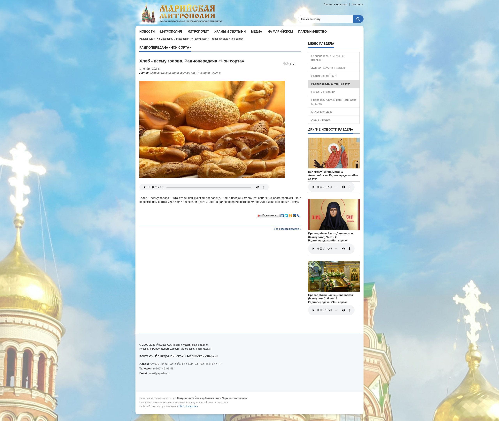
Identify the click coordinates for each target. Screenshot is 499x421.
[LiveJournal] (298, 214)
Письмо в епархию (336, 4)
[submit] (358, 19)
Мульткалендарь (321, 111)
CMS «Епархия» (188, 406)
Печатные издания (323, 91)
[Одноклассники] (290, 214)
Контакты (358, 4)
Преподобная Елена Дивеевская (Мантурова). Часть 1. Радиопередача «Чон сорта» (330, 298)
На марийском (165, 38)
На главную (146, 38)
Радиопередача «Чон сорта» (227, 38)
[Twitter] (286, 214)
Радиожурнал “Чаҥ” (323, 75)
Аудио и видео (320, 119)
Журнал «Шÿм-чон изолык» (328, 67)
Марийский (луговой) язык (191, 38)
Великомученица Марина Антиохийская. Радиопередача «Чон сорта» (333, 175)
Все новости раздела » (287, 228)
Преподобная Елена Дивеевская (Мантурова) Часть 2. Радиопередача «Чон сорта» (330, 237)
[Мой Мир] (294, 214)
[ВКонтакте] (282, 214)
